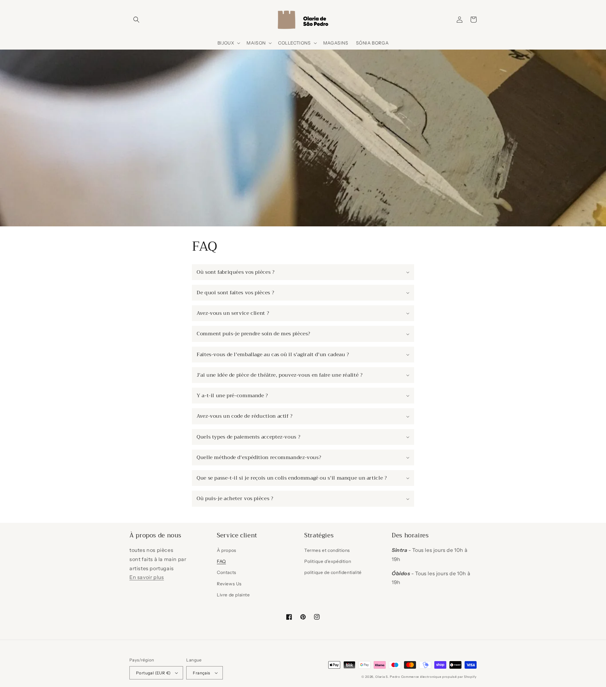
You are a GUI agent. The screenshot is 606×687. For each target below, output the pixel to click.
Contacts (226, 572)
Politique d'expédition (327, 561)
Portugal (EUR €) (153, 672)
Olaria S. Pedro (387, 677)
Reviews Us (229, 584)
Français (201, 672)
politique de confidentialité (333, 572)
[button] (136, 20)
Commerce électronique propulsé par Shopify (439, 677)
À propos (226, 550)
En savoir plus (146, 577)
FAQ (221, 561)
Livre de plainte (233, 595)
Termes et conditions (327, 550)
